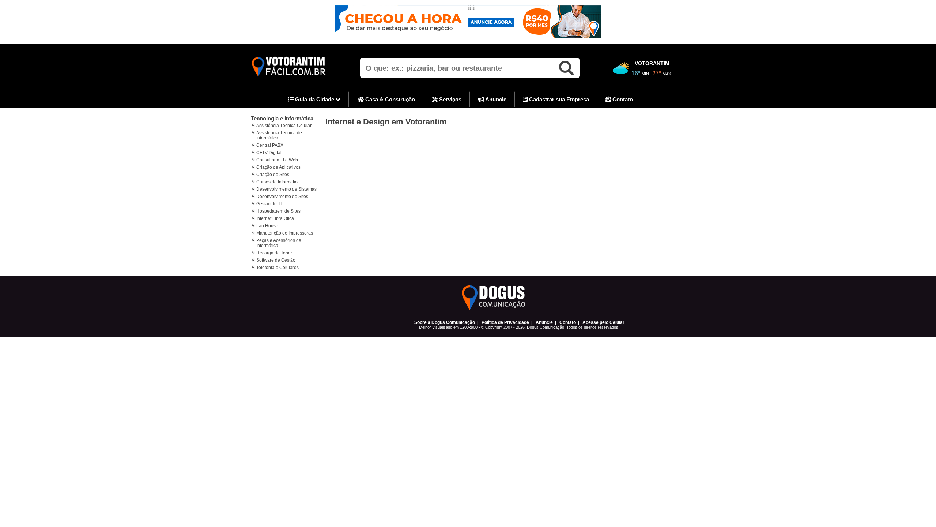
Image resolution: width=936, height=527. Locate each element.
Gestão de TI (269, 203)
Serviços (449, 99)
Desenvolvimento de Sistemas (286, 189)
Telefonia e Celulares (277, 267)
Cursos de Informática (278, 181)
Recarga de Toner (274, 252)
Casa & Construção (389, 99)
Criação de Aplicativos (278, 167)
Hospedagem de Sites (278, 211)
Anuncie (495, 99)
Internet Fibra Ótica (275, 218)
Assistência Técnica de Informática (279, 135)
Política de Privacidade (505, 322)
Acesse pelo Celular (603, 322)
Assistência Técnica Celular (284, 125)
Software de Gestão (275, 260)
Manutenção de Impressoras (284, 233)
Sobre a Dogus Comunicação (444, 322)
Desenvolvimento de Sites (282, 196)
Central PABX (269, 145)
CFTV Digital (269, 152)
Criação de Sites (272, 174)
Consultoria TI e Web (277, 159)
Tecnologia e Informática (282, 118)
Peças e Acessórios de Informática (278, 243)
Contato (622, 99)
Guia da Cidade (315, 99)
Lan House (267, 225)
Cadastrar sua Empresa (558, 99)
